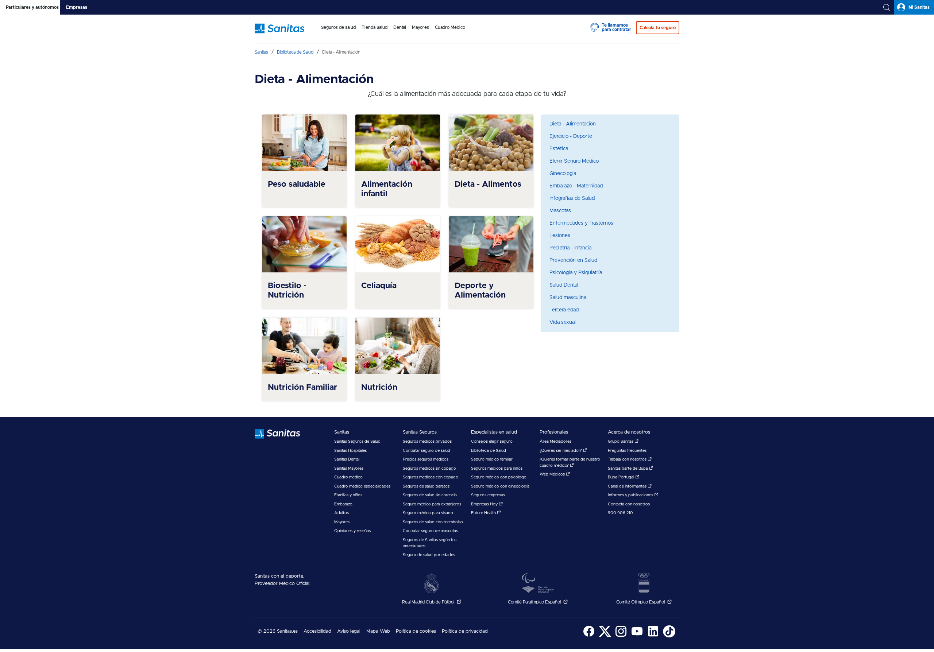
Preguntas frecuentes (627, 451)
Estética (558, 148)
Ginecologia (562, 173)
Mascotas (560, 210)
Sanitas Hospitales (350, 451)
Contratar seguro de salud (426, 451)
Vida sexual (562, 322)
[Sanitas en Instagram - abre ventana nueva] (621, 636)
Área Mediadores (555, 441)
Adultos (341, 513)
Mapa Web (378, 631)
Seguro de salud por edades (429, 555)
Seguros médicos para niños (496, 468)
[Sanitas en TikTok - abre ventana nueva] (669, 636)
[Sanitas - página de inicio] (285, 32)
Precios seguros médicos (425, 459)
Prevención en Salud (573, 260)
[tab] (30, 7)
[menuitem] (338, 32)
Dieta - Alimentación (572, 124)
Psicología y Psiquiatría (575, 272)
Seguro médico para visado (428, 513)
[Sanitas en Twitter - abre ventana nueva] (605, 636)
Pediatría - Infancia (570, 248)
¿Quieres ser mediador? (561, 451)
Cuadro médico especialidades (362, 486)
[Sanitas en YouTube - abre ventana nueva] (637, 636)
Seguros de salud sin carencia (430, 495)
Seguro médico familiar (492, 459)
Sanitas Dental (346, 459)
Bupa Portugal (621, 477)
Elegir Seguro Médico (574, 161)
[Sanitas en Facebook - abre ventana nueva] (589, 636)
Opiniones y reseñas (352, 531)
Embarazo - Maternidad (576, 186)
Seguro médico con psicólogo (498, 477)
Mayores (342, 522)
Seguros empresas (488, 495)
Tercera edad (564, 310)
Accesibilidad (317, 631)
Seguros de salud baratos (426, 486)
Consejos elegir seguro (492, 441)
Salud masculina (567, 297)
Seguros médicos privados (427, 441)
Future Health (484, 513)
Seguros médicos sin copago (429, 468)
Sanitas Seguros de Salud (357, 441)
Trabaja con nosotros (628, 459)
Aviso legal (348, 631)
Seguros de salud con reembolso (433, 522)
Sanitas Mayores (348, 468)
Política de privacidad (465, 631)
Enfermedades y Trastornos (581, 223)
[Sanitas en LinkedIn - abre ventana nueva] (653, 636)
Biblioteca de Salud (488, 451)
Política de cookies (416, 631)
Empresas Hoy (485, 504)
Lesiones (559, 235)
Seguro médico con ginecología (500, 486)
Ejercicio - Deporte (570, 136)
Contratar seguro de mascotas (430, 531)
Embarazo (343, 504)
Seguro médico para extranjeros (432, 504)
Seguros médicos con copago (430, 477)
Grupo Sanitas (621, 441)
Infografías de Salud (572, 198)
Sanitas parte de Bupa (628, 468)
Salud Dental (563, 285)
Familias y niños (348, 495)
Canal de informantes (628, 486)
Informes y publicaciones (631, 495)
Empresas (76, 7)
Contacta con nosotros (629, 504)
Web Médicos (553, 474)
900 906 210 (620, 513)
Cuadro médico (348, 477)
